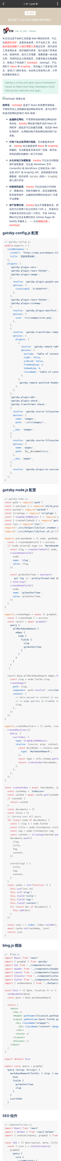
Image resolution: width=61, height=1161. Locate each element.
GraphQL (26, 66)
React (13, 66)
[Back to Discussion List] (3, 4)
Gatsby (23, 123)
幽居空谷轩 (11, 42)
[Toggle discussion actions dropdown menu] (57, 4)
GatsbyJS (32, 62)
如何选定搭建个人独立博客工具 (19, 46)
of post (29, 3)
